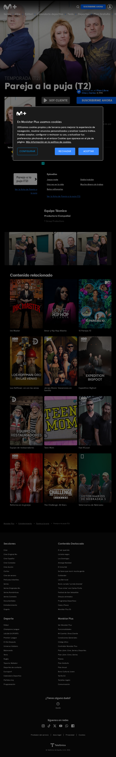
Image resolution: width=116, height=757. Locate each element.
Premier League (10, 638)
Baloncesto (8, 650)
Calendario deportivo (50, 14)
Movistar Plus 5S (64, 609)
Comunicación (64, 684)
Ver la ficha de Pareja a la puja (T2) (63, 196)
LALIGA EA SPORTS (11, 633)
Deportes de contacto (12, 667)
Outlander (62, 575)
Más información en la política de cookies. (48, 142)
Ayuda (58, 708)
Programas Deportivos (67, 601)
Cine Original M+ (10, 554)
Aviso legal (57, 735)
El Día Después (10, 642)
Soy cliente (58, 100)
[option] (31, 248)
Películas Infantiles (11, 580)
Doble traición (87, 179)
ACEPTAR (88, 151)
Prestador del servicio (40, 735)
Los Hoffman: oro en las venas (24, 388)
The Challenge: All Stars (55, 505)
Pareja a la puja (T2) (23, 179)
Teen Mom (49, 447)
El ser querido (63, 550)
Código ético (63, 642)
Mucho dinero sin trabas (91, 184)
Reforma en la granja (20, 505)
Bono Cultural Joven (66, 672)
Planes (60, 659)
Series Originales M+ (12, 588)
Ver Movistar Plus (65, 625)
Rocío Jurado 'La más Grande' (70, 584)
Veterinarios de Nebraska (91, 505)
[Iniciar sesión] (109, 6)
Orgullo (7, 609)
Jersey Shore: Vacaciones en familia (58, 389)
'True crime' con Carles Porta (70, 588)
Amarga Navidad (64, 563)
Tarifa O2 (62, 676)
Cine (18, 14)
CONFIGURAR (27, 151)
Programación (9, 684)
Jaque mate (52, 179)
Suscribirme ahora (93, 7)
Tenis (71, 14)
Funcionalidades (64, 629)
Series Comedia (10, 597)
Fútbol (29, 14)
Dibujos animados (65, 597)
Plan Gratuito (102, 14)
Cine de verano (10, 575)
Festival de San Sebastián (68, 592)
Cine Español (9, 559)
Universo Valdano (11, 646)
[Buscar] (78, 6)
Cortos (6, 571)
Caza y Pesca (63, 605)
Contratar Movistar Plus (67, 646)
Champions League (11, 629)
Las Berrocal (63, 580)
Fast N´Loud (84, 447)
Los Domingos (63, 559)
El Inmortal (62, 567)
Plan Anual (62, 667)
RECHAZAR (65, 151)
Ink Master (15, 330)
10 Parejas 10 (85, 330)
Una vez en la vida (55, 184)
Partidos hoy (9, 680)
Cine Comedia (9, 563)
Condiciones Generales (67, 638)
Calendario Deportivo (12, 676)
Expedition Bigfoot (87, 388)
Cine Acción (8, 567)
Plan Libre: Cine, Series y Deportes (72, 650)
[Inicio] (11, 7)
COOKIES (82, 735)
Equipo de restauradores (22, 447)
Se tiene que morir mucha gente (71, 571)
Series (7, 14)
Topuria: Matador (11, 663)
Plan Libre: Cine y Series (68, 655)
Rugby (6, 659)
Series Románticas (11, 592)
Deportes (83, 14)
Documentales (9, 601)
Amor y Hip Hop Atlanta (55, 330)
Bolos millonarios (55, 189)
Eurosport (8, 672)
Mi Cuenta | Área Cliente (68, 633)
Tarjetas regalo (64, 680)
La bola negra (63, 554)
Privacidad (70, 735)
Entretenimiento (10, 605)
